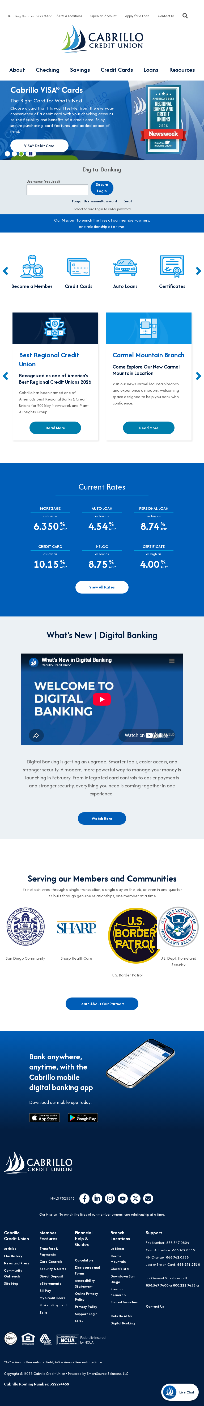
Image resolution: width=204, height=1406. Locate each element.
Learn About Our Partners (102, 1004)
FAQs (79, 1321)
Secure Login (102, 188)
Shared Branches (124, 1302)
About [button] (17, 69)
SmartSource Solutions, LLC (107, 1373)
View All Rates (102, 587)
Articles (10, 1248)
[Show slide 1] (7, 154)
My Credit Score (53, 1297)
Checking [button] (48, 69)
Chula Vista (119, 1268)
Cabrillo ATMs (121, 1316)
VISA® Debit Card (39, 146)
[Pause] (31, 154)
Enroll (128, 201)
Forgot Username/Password (94, 201)
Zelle (43, 1312)
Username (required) (43, 181)
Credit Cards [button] (117, 69)
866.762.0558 (183, 1250)
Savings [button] (80, 69)
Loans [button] (150, 69)
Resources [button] (182, 69)
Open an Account (103, 15)
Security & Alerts (53, 1268)
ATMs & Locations (69, 15)
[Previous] (5, 271)
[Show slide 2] (14, 154)
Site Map (11, 1283)
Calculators (84, 1260)
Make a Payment (53, 1305)
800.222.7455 (184, 1285)
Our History (13, 1256)
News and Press (16, 1263)
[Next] (199, 271)
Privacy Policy (86, 1306)
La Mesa (117, 1248)
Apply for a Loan (137, 15)
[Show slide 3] (21, 154)
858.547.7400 (157, 1285)
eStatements (50, 1283)
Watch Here (102, 818)
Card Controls (51, 1261)
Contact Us (166, 15)
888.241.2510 (188, 1264)
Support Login (86, 1313)
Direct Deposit (51, 1276)
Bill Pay (45, 1290)
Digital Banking (122, 1323)
